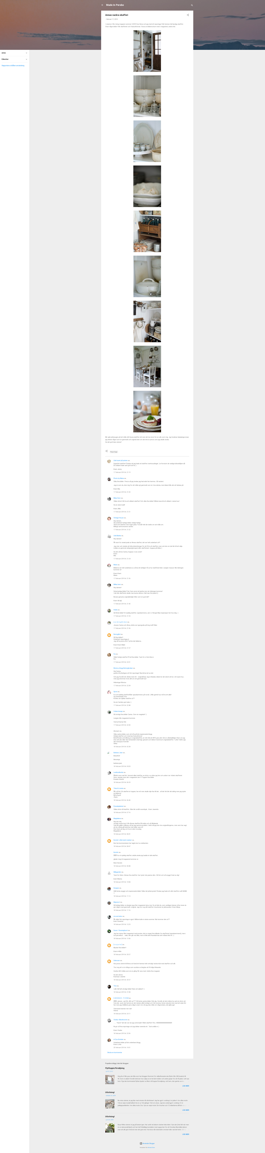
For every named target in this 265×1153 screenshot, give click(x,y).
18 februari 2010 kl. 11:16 (122, 910)
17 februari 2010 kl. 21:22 (122, 530)
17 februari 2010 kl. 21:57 (122, 648)
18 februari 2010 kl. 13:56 (122, 938)
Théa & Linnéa (118, 788)
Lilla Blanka (117, 536)
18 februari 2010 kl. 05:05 (122, 766)
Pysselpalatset (118, 806)
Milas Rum (117, 498)
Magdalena (117, 818)
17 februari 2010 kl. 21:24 (122, 559)
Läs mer (185, 1086)
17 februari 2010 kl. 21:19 (122, 472)
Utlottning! (110, 1092)
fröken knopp (118, 711)
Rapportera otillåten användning (13, 66)
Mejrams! (117, 902)
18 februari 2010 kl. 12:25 (122, 924)
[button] (188, 15)
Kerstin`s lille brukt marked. (123, 840)
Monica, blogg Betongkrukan (123, 668)
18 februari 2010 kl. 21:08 (122, 992)
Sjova (115, 692)
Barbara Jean (118, 753)
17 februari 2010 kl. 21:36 (122, 578)
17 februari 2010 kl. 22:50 (122, 725)
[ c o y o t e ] (118, 944)
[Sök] (192, 5)
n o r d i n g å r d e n (120, 622)
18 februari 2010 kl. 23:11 (122, 1014)
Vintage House (119, 518)
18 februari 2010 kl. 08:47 (122, 846)
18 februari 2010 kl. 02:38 (122, 747)
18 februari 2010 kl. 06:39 (122, 782)
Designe (116, 888)
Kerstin (116, 852)
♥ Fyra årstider (118, 1039)
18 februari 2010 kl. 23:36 (122, 1033)
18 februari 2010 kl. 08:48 (122, 866)
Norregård (117, 634)
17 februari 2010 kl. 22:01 (122, 662)
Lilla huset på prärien (121, 460)
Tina (115, 986)
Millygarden (117, 872)
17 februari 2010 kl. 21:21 (122, 512)
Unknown (117, 960)
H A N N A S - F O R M (121, 998)
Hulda (115, 610)
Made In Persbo (115, 5)
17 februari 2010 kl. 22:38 (122, 686)
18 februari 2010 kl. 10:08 (122, 882)
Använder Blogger (148, 1143)
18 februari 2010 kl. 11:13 (122, 896)
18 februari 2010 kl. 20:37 (122, 954)
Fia (115, 654)
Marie (115, 565)
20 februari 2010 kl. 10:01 (122, 1047)
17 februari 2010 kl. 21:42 (122, 604)
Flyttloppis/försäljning (114, 1068)
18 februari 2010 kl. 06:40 (122, 800)
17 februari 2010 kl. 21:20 (122, 492)
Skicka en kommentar (114, 1052)
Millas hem (117, 584)
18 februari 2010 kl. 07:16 (122, 812)
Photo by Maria (119, 478)
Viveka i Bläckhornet (120, 1020)
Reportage (113, 452)
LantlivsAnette (118, 772)
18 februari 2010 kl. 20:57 (122, 980)
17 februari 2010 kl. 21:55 (122, 616)
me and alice (118, 916)
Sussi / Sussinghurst (121, 930)
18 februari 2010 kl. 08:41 (122, 834)
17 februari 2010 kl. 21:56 (122, 628)
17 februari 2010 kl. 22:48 (122, 705)
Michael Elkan (151, 1147)
